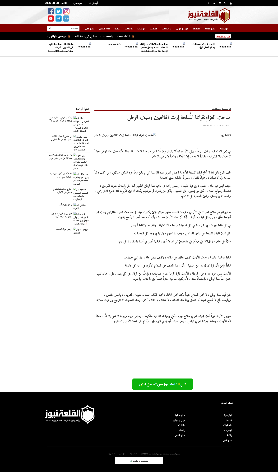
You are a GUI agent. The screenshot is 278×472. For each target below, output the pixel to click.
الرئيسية (224, 28)
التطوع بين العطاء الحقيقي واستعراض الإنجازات (62, 191)
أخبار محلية (210, 28)
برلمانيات (166, 28)
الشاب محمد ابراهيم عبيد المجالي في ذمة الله (112, 35)
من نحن (78, 2)
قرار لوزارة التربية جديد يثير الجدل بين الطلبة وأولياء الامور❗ (62, 217)
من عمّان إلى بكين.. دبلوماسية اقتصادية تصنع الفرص (61, 175)
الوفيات (141, 28)
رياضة (117, 28)
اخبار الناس (104, 28)
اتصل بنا (111, 453)
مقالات (153, 28)
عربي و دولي (182, 28)
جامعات (129, 28)
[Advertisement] (139, 79)
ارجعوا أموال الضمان (64, 229)
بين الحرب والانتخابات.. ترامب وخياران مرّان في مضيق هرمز (60, 157)
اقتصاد (196, 28)
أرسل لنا (93, 2)
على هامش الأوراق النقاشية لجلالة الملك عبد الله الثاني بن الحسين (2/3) (61, 140)
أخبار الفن (89, 28)
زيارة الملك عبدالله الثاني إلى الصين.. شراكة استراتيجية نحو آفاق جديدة (61, 47)
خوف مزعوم (114, 44)
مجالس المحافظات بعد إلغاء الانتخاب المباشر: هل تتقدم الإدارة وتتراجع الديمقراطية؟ (154, 47)
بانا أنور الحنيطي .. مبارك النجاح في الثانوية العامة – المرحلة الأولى (60, 119)
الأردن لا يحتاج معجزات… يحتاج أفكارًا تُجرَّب (202, 45)
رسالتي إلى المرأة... (65, 204)
